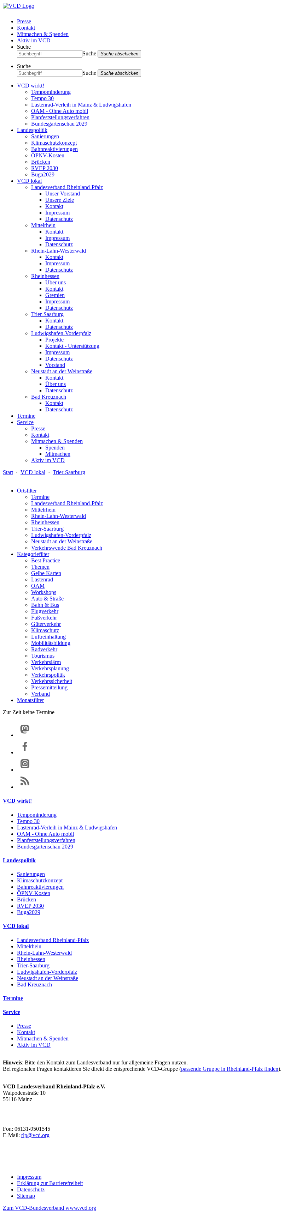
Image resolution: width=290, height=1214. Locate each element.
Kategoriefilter (33, 554)
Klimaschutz (45, 630)
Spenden (55, 448)
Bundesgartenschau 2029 (59, 124)
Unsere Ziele (59, 200)
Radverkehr (44, 649)
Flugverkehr (44, 611)
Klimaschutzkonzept (54, 143)
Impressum (57, 213)
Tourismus (42, 656)
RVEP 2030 (44, 168)
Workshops (43, 592)
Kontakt (26, 28)
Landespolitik (32, 130)
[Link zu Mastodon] (25, 735)
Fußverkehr (44, 618)
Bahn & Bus (45, 605)
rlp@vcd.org (35, 1135)
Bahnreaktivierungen (54, 149)
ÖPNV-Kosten (47, 155)
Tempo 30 (42, 98)
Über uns (55, 282)
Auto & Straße (47, 599)
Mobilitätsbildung (50, 643)
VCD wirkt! (30, 86)
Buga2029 (42, 174)
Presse (24, 21)
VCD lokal (29, 181)
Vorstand (55, 365)
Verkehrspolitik (48, 675)
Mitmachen (57, 454)
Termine (26, 416)
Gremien (55, 295)
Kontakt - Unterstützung (72, 346)
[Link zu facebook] (25, 752)
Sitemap (26, 1196)
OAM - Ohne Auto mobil (59, 111)
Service (25, 422)
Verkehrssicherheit (51, 681)
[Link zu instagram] (25, 770)
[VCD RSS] (25, 787)
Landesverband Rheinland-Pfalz (67, 187)
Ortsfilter (27, 491)
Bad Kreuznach (48, 397)
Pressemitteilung (49, 687)
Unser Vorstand (62, 194)
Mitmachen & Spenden (43, 34)
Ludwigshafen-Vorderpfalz (61, 333)
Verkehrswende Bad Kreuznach (66, 548)
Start (8, 472)
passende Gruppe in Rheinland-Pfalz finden (229, 1069)
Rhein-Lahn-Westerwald (58, 251)
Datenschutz (59, 219)
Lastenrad (42, 579)
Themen (40, 567)
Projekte (54, 340)
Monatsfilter (30, 700)
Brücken (40, 162)
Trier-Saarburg (47, 314)
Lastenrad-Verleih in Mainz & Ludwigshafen (81, 105)
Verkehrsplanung (50, 668)
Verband (40, 694)
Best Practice (45, 560)
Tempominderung (51, 92)
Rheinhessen (45, 276)
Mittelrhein (43, 225)
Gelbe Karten (46, 573)
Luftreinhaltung (48, 637)
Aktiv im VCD (34, 40)
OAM (38, 586)
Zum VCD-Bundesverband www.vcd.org (49, 1208)
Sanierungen (45, 136)
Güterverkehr (46, 624)
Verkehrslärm (46, 662)
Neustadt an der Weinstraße (61, 371)
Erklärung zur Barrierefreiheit (50, 1183)
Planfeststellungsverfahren (60, 117)
